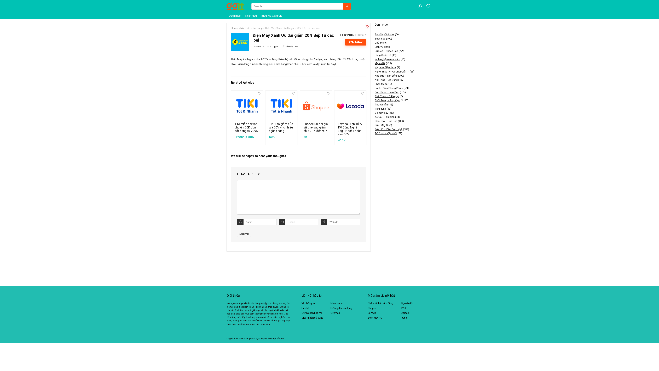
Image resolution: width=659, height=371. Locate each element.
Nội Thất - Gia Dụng (251, 28)
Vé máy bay (381, 112)
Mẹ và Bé (380, 63)
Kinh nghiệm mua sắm (387, 59)
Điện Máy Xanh (291, 46)
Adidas (405, 313)
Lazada (372, 313)
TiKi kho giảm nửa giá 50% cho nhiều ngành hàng (281, 127)
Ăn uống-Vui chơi (384, 34)
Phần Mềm (381, 84)
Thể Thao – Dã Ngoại (387, 96)
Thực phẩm (381, 104)
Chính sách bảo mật (312, 313)
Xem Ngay (355, 42)
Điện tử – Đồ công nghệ (388, 129)
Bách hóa (380, 38)
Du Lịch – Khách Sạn (386, 51)
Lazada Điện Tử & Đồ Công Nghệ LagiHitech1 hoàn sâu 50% (350, 129)
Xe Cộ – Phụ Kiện (385, 117)
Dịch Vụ (379, 46)
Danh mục (235, 15)
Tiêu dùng (380, 108)
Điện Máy (380, 125)
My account (337, 303)
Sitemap (335, 313)
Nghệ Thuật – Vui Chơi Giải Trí (392, 71)
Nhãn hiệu (251, 15)
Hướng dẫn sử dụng (341, 308)
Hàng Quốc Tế (383, 55)
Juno (404, 317)
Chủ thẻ (379, 42)
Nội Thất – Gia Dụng (386, 79)
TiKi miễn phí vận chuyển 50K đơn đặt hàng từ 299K (246, 127)
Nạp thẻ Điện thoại (385, 67)
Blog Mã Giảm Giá (271, 15)
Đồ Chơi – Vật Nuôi (386, 133)
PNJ (403, 308)
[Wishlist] (428, 6)
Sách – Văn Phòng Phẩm (389, 88)
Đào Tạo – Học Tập (386, 121)
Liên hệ (305, 308)
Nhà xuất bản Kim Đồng (380, 303)
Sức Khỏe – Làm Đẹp (387, 92)
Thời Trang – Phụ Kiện (387, 100)
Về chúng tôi (308, 303)
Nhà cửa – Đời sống (386, 75)
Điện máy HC (375, 317)
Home (234, 28)
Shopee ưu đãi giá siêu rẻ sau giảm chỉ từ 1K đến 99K (315, 127)
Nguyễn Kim (407, 303)
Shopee (372, 308)
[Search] (347, 6)
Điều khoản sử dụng (312, 317)
